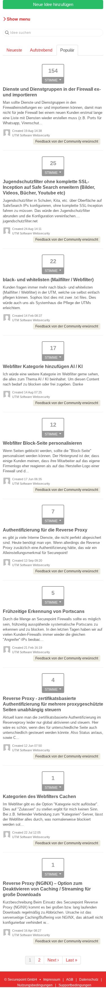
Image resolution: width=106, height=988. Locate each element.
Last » (71, 960)
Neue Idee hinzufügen (53, 4)
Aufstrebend (41, 50)
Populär (67, 50)
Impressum (51, 980)
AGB (69, 980)
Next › (53, 960)
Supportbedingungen (75, 985)
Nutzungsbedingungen (35, 985)
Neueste (14, 50)
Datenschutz (88, 980)
